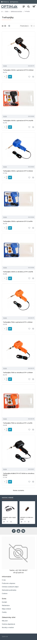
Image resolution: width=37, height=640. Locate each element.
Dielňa (6, 11)
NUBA (5, 66)
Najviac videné (7, 497)
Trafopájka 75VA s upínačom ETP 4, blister (18, 322)
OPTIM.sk (9, 6)
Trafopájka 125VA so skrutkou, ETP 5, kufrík (18, 272)
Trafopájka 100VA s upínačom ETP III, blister (18, 70)
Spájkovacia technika (16, 11)
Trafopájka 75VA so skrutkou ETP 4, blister (18, 372)
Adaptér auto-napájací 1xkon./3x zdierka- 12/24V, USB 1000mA (10, 517)
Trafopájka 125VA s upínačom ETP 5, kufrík (18, 221)
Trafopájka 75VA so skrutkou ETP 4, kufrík (17, 423)
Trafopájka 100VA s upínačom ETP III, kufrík (18, 120)
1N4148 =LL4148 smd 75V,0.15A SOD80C (27, 517)
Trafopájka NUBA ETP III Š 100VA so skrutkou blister (18, 474)
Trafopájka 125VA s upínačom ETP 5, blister (18, 171)
